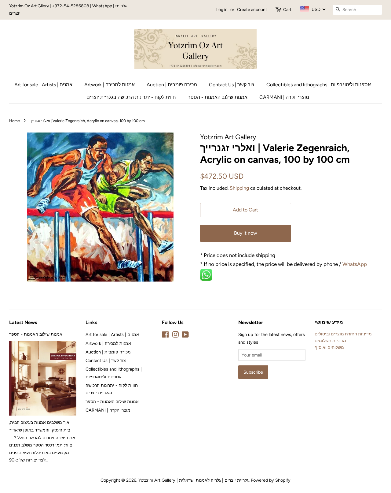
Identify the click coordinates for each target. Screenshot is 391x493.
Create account (252, 9)
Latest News (23, 322)
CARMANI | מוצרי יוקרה (284, 97)
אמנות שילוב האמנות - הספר (217, 97)
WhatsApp (355, 264)
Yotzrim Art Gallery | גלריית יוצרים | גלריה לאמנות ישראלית (193, 480)
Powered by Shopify (271, 480)
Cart (287, 9)
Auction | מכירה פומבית (172, 85)
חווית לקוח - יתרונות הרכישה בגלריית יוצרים (131, 97)
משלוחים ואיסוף (329, 347)
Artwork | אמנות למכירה (109, 85)
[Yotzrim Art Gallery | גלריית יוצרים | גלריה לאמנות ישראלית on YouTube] (185, 335)
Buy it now (245, 233)
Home (14, 120)
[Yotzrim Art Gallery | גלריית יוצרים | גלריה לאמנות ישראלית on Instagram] (175, 335)
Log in (222, 9)
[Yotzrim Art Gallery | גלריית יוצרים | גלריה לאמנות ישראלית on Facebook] (165, 335)
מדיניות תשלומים (330, 340)
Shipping (239, 188)
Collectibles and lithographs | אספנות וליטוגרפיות (318, 85)
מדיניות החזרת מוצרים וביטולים (343, 333)
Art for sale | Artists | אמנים (43, 85)
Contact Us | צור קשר (231, 85)
